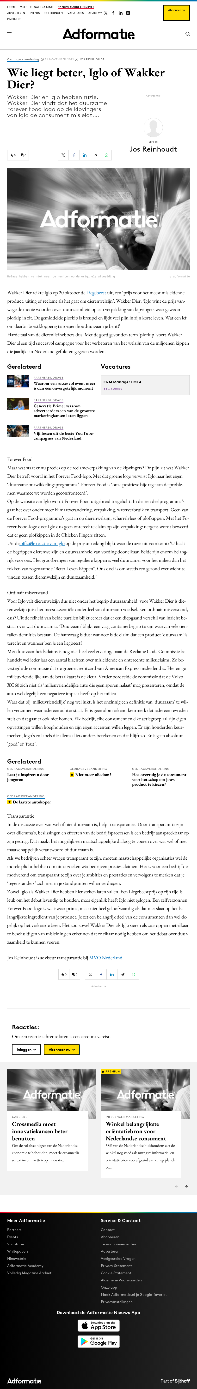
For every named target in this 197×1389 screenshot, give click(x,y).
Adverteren (16, 13)
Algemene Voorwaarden (121, 1280)
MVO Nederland (106, 957)
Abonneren (110, 1237)
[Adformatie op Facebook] (113, 13)
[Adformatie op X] (106, 13)
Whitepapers (18, 1251)
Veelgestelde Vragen (118, 1258)
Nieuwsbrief (17, 1258)
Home (11, 7)
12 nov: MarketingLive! (76, 7)
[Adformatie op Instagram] (128, 13)
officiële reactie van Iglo (42, 543)
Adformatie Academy (25, 1265)
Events (35, 13)
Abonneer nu (176, 10)
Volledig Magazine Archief (29, 1273)
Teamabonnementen (118, 1244)
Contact (108, 1229)
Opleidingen (53, 13)
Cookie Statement (116, 1273)
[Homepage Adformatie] (98, 34)
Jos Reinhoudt (92, 59)
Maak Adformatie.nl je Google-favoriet (134, 1294)
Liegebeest (96, 292)
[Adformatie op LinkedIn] (121, 13)
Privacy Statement (116, 1265)
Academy (95, 13)
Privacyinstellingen (117, 1302)
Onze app (109, 1287)
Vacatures (76, 13)
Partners (14, 19)
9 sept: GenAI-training (36, 7)
